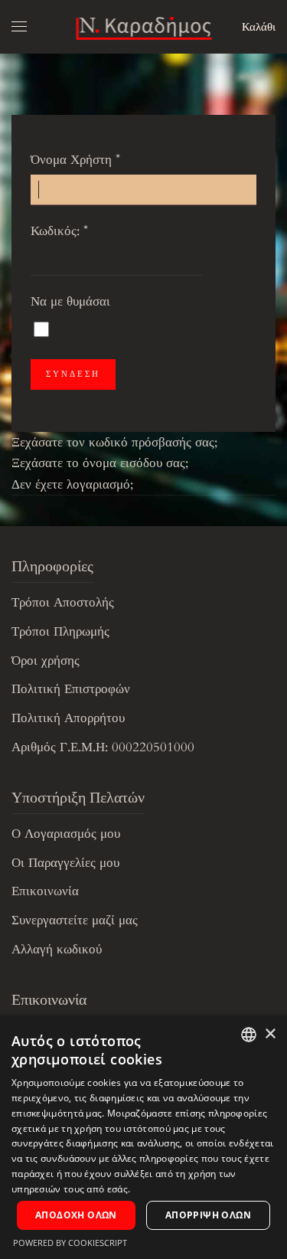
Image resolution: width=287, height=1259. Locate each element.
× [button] (270, 1034)
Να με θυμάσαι (70, 301)
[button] (19, 27)
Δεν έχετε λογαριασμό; (72, 484)
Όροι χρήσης (45, 660)
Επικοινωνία (45, 891)
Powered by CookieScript (70, 1242)
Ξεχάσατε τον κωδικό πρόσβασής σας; (114, 442)
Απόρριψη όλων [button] (208, 1214)
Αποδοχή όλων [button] (76, 1214)
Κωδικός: (59, 231)
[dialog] (143, 1137)
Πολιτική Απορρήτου (68, 718)
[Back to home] (143, 27)
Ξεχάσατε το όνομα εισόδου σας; (99, 463)
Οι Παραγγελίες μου (65, 862)
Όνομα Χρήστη (75, 159)
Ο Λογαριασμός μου (65, 833)
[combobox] (248, 1034)
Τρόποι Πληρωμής (60, 631)
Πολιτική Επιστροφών (70, 689)
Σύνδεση (73, 374)
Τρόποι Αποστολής (62, 602)
